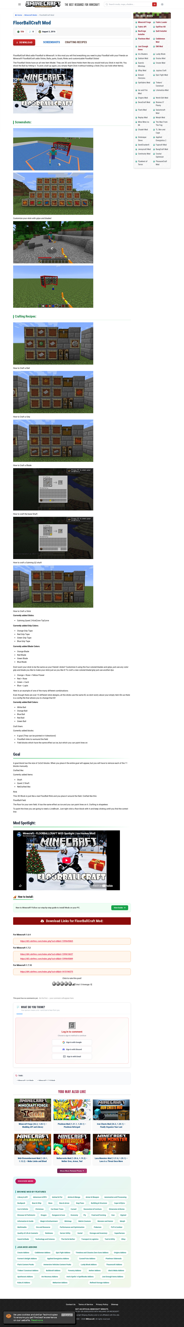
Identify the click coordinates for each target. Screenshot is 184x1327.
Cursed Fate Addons (87, 1259)
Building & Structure (99, 1203)
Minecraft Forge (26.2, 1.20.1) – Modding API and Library (33, 1125)
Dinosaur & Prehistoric (26, 1215)
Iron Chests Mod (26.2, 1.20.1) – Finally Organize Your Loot (111, 1125)
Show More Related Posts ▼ (72, 1171)
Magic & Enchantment (49, 1221)
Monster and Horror (105, 1221)
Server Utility (65, 1233)
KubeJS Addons (23, 1283)
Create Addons (23, 1253)
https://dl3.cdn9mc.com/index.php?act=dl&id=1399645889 (46, 959)
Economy (74, 1215)
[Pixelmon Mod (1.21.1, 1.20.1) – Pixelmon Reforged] (72, 1110)
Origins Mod (143, 98)
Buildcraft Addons (53, 1271)
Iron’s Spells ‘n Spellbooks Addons (80, 1277)
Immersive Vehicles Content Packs (57, 1265)
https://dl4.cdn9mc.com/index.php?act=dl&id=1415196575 (46, 972)
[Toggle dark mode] (162, 4)
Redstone (49, 1233)
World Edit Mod (162, 98)
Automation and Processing (115, 1197)
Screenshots (51, 42)
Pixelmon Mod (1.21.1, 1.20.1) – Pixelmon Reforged (72, 1125)
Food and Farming (98, 1215)
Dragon (44, 1215)
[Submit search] (154, 4)
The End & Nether (68, 1239)
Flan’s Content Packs (25, 1265)
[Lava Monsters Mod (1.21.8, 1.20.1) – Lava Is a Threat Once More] (111, 1144)
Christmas (39, 1209)
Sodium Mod (143, 58)
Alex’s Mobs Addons (116, 1271)
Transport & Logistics (89, 1239)
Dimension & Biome (117, 1209)
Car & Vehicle (22, 1209)
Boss (50, 1203)
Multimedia (22, 1227)
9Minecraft (90, 1319)
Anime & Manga (74, 1197)
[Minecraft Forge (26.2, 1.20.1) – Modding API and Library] (32, 1109)
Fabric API (142, 27)
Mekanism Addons (60, 1283)
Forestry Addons (74, 1271)
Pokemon (97, 1227)
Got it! (67, 1315)
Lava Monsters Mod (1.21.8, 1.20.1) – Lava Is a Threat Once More (111, 1159)
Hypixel (123, 1215)
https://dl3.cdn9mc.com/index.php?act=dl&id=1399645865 (46, 941)
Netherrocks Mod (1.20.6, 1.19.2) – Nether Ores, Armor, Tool (72, 1159)
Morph (122, 1221)
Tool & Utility (110, 1239)
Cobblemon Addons (42, 1253)
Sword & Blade (23, 1239)
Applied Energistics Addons (58, 1259)
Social (79, 1233)
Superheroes (119, 1233)
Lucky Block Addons (89, 1265)
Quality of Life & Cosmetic (27, 1233)
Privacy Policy (102, 1304)
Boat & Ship (36, 1203)
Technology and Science (45, 1239)
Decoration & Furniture (93, 1209)
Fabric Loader (161, 22)
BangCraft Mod (162, 149)
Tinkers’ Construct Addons (27, 1271)
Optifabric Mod (144, 82)
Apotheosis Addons (25, 1277)
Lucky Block (160, 54)
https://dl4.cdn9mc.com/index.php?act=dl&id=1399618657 (46, 954)
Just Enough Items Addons (112, 1277)
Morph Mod (160, 117)
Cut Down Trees (57, 1209)
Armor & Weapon (92, 1197)
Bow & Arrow (64, 1203)
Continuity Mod (144, 154)
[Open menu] (19, 4)
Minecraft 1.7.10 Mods (47, 1080)
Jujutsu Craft (161, 70)
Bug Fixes (80, 1203)
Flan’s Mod (142, 110)
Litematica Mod (162, 90)
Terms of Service (85, 1304)
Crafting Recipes (76, 42)
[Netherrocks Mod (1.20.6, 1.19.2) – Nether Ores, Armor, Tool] (72, 1144)
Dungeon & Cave (58, 1215)
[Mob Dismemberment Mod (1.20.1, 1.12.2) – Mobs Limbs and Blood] (32, 1144)
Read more (37, 1320)
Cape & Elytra (119, 1203)
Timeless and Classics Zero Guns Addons (92, 1253)
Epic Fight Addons (63, 1253)
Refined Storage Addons (99, 1283)
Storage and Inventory (98, 1233)
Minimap (67, 1221)
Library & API (22, 1197)
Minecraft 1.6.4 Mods (26, 1080)
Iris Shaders (143, 54)
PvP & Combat (116, 1227)
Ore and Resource (43, 1227)
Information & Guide (25, 1221)
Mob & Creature (84, 1221)
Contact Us (70, 1304)
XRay (123, 1239)
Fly (84, 1215)
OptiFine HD (161, 27)
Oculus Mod (160, 58)
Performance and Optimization (72, 1227)
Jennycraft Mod (144, 149)
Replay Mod (143, 117)
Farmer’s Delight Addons (27, 1259)
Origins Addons (120, 1253)
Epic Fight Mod (162, 75)
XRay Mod (142, 70)
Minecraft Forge (144, 22)
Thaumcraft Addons (114, 1265)
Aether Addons (95, 1271)
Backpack (21, 1203)
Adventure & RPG (40, 1197)
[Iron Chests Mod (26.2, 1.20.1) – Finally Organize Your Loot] (111, 1110)
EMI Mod (159, 46)
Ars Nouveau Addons (49, 1277)
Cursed (73, 1209)
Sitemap (114, 1304)
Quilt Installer (161, 31)
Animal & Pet (57, 1197)
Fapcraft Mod (161, 145)
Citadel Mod (143, 129)
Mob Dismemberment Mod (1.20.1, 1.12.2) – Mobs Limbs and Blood (33, 1159)
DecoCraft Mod (144, 102)
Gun (113, 1215)
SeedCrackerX (143, 145)
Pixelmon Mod (144, 39)
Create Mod (160, 63)
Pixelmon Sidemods (114, 1259)
